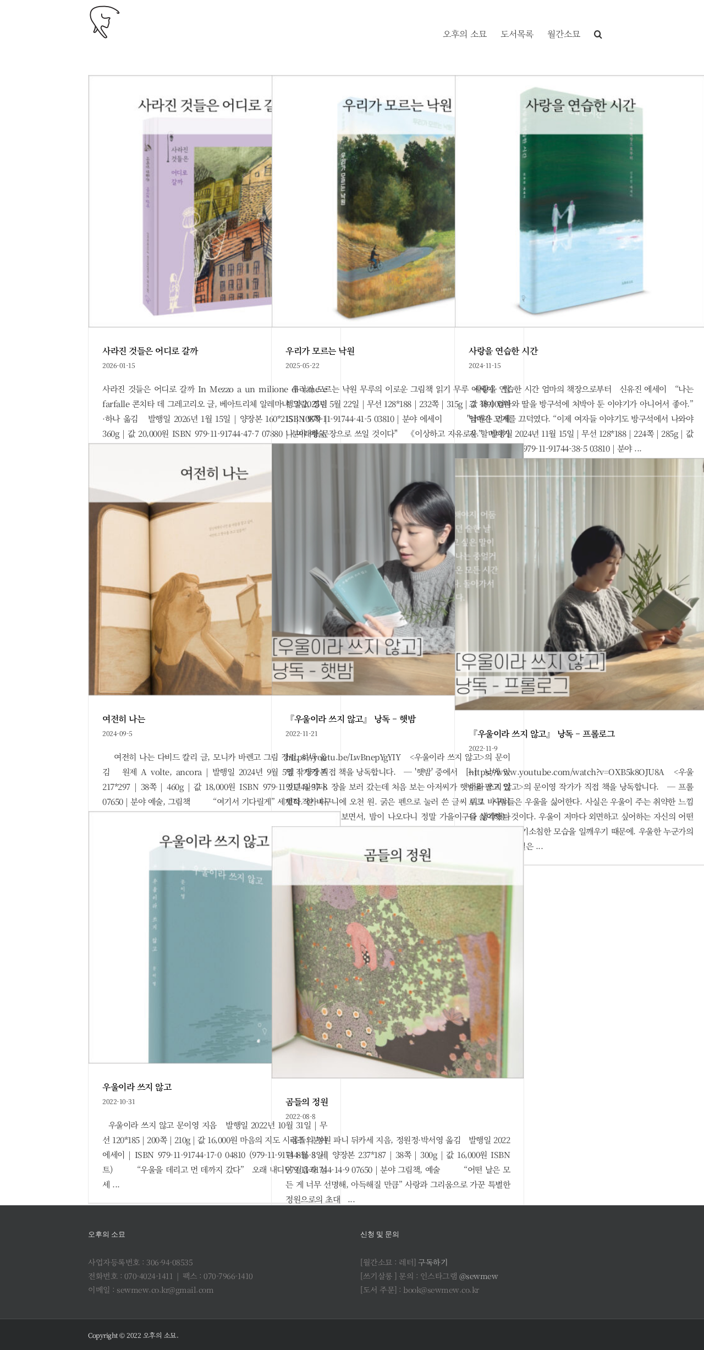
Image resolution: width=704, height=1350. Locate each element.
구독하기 (433, 1261)
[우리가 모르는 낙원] (398, 201)
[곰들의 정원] (398, 952)
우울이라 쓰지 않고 (136, 1086)
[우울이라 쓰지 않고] (214, 937)
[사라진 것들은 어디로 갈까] (214, 201)
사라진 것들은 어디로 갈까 (149, 350)
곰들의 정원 (306, 1101)
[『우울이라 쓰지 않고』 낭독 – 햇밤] (398, 569)
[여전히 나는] (214, 569)
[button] (598, 22)
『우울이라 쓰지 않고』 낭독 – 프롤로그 (541, 733)
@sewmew (478, 1275)
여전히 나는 (123, 718)
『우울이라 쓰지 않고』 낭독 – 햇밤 (350, 718)
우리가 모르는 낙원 (319, 350)
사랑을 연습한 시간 (503, 350)
